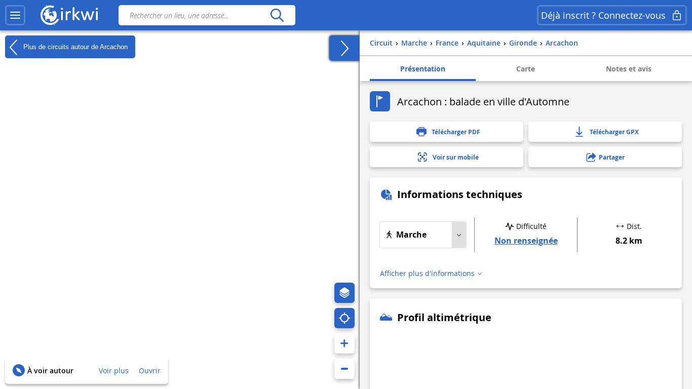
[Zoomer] (344, 343)
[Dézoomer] (344, 369)
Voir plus (114, 370)
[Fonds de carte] (344, 293)
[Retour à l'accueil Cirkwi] (69, 15)
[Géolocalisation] (344, 318)
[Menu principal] (15, 15)
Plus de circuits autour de (74, 46)
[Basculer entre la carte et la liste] (344, 48)
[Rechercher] (276, 15)
